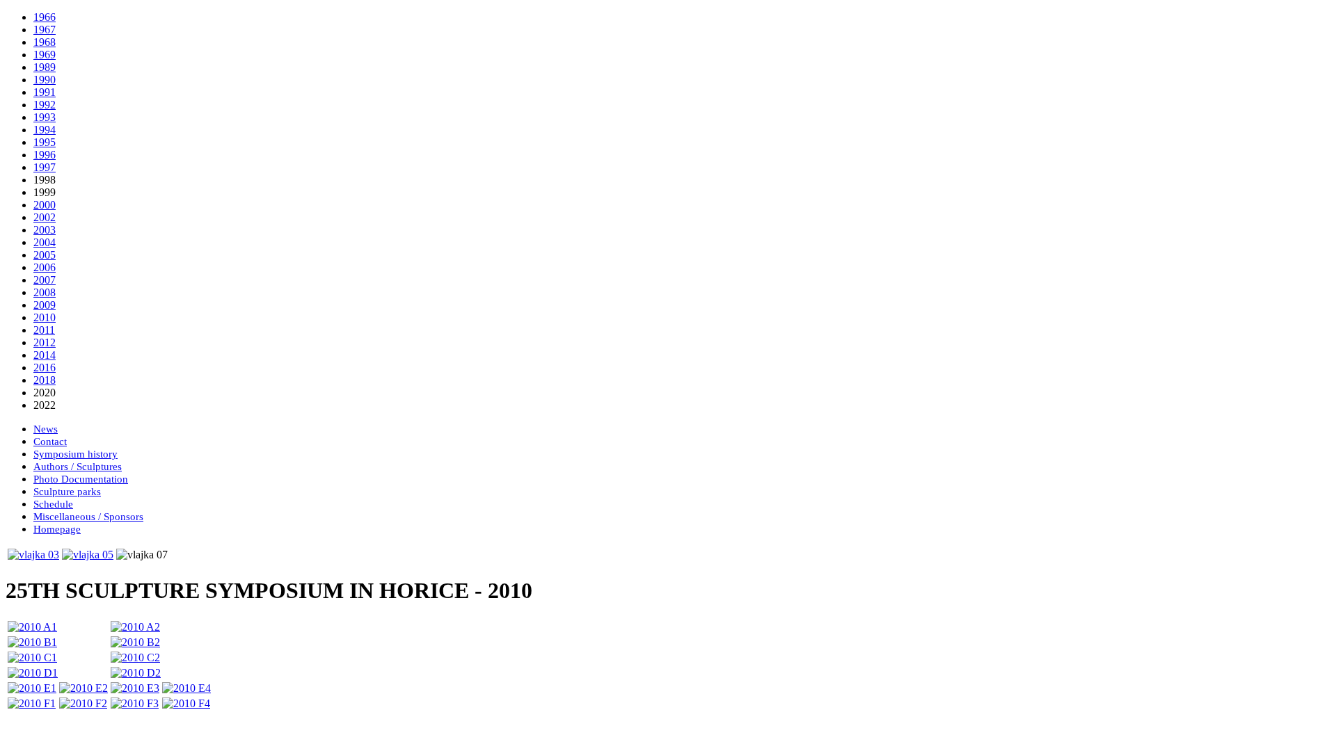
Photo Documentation (80, 479)
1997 (44, 167)
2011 (44, 330)
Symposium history (75, 454)
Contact (50, 441)
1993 (44, 117)
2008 (44, 292)
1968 (44, 42)
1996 (44, 155)
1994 (44, 130)
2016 (44, 367)
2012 (44, 342)
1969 (44, 54)
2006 (44, 267)
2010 (44, 317)
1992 (44, 105)
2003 (44, 230)
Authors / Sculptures (77, 466)
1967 (44, 29)
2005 (44, 255)
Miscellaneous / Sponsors (88, 516)
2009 (44, 305)
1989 (44, 67)
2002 (44, 217)
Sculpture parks (67, 491)
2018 (44, 380)
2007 (44, 280)
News (45, 429)
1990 (44, 80)
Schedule (53, 504)
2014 (44, 355)
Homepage (57, 529)
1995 (44, 142)
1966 (44, 17)
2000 (44, 205)
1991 (44, 92)
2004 (44, 242)
